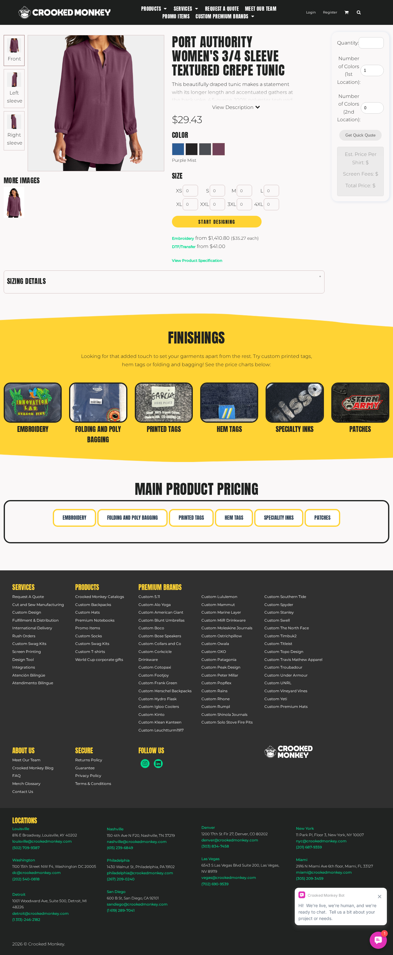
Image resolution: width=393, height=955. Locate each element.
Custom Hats (87, 612)
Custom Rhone (215, 699)
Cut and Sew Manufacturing (38, 604)
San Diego (116, 891)
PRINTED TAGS (191, 517)
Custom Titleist (278, 643)
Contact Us (22, 791)
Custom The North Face (286, 628)
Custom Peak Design (220, 667)
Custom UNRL (277, 683)
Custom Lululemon (219, 596)
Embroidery (183, 238)
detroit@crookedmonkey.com (40, 913)
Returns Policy (88, 760)
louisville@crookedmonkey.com (42, 841)
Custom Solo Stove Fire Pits (227, 722)
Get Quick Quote (360, 135)
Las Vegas (210, 858)
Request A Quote (28, 596)
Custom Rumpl (215, 706)
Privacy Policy (88, 775)
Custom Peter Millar (219, 675)
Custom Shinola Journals (224, 714)
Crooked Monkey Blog (32, 768)
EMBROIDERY (74, 517)
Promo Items (87, 628)
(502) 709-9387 (26, 847)
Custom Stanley (279, 612)
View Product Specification (197, 260)
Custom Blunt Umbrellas (161, 620)
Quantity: (348, 43)
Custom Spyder (278, 604)
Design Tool (23, 659)
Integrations (23, 667)
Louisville (20, 828)
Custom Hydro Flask (157, 699)
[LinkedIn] (158, 763)
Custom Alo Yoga (154, 604)
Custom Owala (215, 643)
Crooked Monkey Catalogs (99, 596)
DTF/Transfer (184, 246)
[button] (154, 8)
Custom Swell (277, 620)
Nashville (115, 829)
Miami (301, 859)
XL (179, 204)
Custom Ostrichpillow (221, 636)
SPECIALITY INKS (279, 517)
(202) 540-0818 (26, 879)
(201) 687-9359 (309, 847)
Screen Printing (26, 651)
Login (311, 12)
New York (305, 828)
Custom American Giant (160, 612)
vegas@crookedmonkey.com (228, 877)
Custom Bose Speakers (159, 636)
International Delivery (32, 628)
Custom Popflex (216, 683)
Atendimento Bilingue (32, 683)
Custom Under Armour (286, 675)
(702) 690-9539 (214, 884)
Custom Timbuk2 (280, 636)
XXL (204, 204)
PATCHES (322, 517)
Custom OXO (213, 651)
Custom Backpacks (93, 604)
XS (179, 191)
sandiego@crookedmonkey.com (137, 904)
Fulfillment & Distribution (35, 620)
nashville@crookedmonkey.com (137, 841)
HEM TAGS (234, 517)
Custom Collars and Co (159, 643)
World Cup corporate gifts (99, 659)
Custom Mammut (218, 604)
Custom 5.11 (149, 596)
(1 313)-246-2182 (26, 919)
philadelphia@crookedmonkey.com (140, 873)
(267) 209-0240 (120, 879)
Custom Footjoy (153, 675)
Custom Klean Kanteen (159, 722)
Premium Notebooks (95, 620)
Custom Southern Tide (285, 596)
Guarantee (85, 768)
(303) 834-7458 (215, 846)
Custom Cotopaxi (154, 667)
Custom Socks (88, 636)
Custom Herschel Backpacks (165, 691)
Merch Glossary (26, 783)
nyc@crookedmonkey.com (321, 841)
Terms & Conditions (93, 783)
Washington (23, 860)
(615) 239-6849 (120, 847)
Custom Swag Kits (29, 643)
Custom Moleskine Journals (226, 628)
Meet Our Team (26, 760)
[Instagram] (145, 763)
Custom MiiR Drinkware (223, 620)
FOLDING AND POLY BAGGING (132, 517)
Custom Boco (151, 628)
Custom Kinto (151, 714)
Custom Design (26, 612)
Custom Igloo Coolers (158, 706)
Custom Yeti (275, 699)
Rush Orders (23, 636)
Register (330, 12)
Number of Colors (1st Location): (348, 70)
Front (14, 59)
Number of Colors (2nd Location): (348, 108)
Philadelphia (118, 860)
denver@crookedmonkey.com (229, 840)
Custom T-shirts (90, 651)
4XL (258, 204)
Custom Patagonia (218, 659)
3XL (232, 204)
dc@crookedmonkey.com (36, 872)
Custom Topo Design (283, 651)
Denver (208, 827)
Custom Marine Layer (221, 612)
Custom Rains (214, 691)
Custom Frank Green (157, 683)
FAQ (16, 775)
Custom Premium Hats (286, 706)
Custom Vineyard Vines (285, 691)
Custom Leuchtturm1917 (161, 730)
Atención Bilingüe (28, 675)
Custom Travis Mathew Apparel (293, 659)
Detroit (18, 894)
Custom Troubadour (283, 667)
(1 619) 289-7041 (120, 910)
